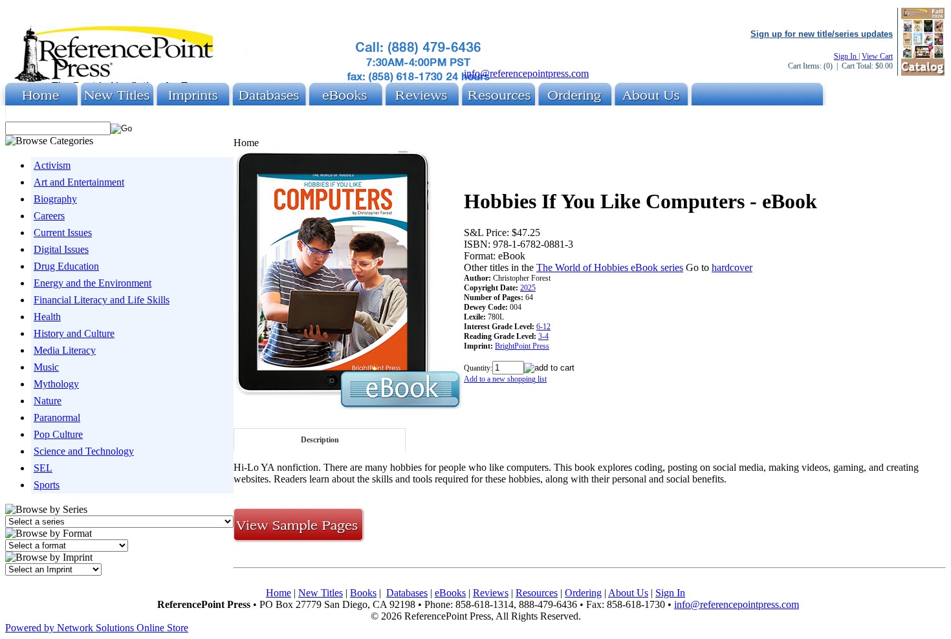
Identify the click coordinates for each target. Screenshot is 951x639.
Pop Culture (58, 434)
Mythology (56, 383)
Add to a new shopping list (505, 379)
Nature (47, 400)
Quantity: (478, 368)
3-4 (543, 336)
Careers (49, 215)
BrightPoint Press (522, 346)
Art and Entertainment (79, 182)
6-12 (543, 326)
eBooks (450, 592)
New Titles (320, 592)
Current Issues (63, 232)
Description (320, 439)
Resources (537, 592)
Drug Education (66, 266)
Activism (52, 165)
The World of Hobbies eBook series (609, 267)
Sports (47, 484)
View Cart (877, 56)
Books (363, 592)
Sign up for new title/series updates (821, 34)
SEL (43, 467)
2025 (528, 287)
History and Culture (74, 333)
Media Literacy (65, 350)
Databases (407, 592)
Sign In (846, 56)
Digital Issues (61, 249)
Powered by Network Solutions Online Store (96, 627)
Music (46, 367)
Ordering (583, 592)
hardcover (732, 267)
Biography (55, 198)
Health (47, 316)
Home (278, 592)
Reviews (490, 592)
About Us (628, 592)
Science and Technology (84, 451)
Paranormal (57, 417)
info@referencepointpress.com (526, 73)
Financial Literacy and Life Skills (101, 299)
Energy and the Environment (92, 282)
